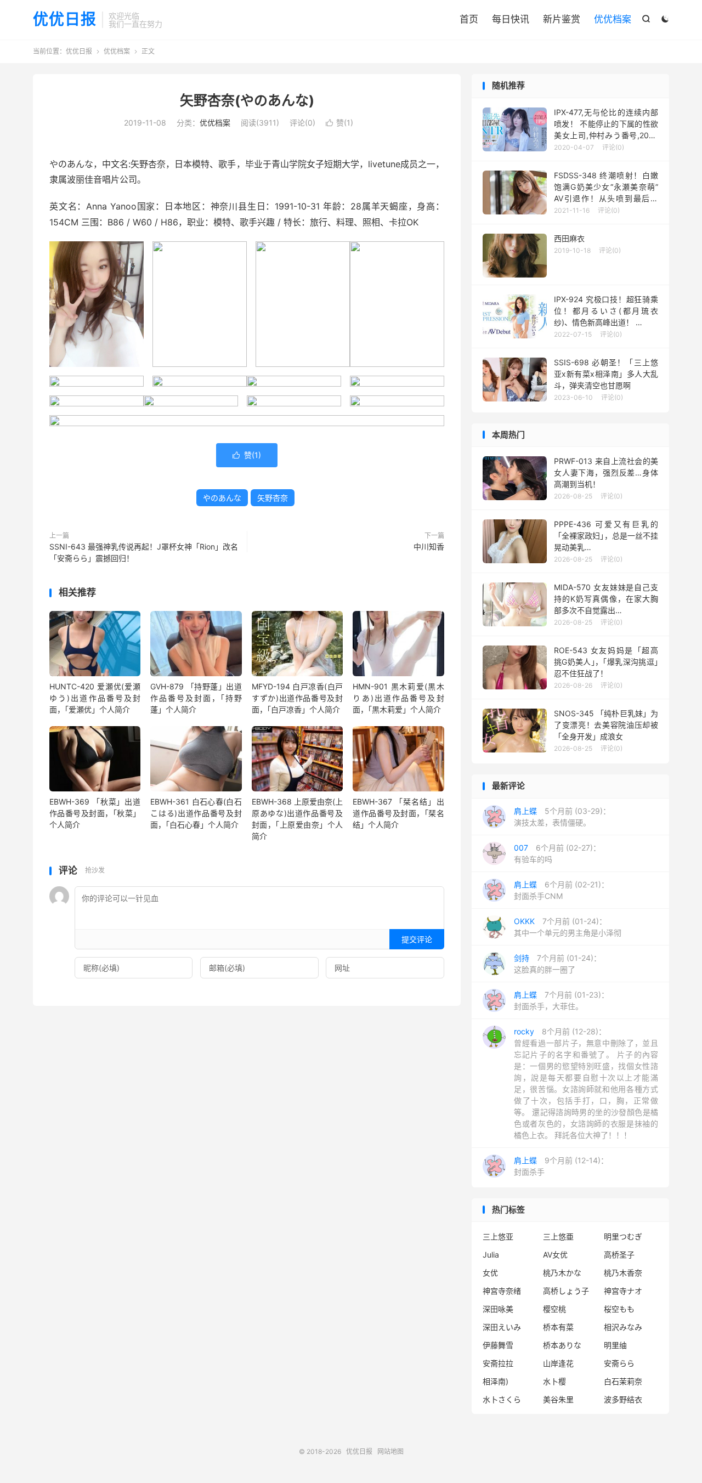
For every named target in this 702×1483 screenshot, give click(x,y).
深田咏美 (498, 1309)
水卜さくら (502, 1399)
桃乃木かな (562, 1272)
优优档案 (612, 19)
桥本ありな (562, 1345)
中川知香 (429, 546)
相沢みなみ (623, 1327)
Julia (491, 1254)
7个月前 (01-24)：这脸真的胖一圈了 (557, 963)
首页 (469, 19)
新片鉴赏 (561, 19)
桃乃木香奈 (623, 1272)
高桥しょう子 (566, 1290)
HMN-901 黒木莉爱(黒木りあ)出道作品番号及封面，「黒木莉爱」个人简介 (398, 698)
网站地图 (390, 1451)
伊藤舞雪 (498, 1345)
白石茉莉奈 (623, 1381)
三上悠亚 (498, 1236)
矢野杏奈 (272, 497)
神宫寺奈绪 (502, 1290)
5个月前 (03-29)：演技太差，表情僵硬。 (562, 816)
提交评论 (416, 939)
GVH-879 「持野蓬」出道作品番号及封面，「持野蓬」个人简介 (195, 698)
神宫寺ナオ (623, 1290)
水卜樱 (554, 1381)
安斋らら (619, 1363)
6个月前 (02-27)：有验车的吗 (557, 853)
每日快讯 (510, 19)
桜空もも (619, 1309)
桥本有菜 (558, 1327)
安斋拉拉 (498, 1363)
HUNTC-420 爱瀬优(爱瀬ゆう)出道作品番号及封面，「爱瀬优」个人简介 (94, 698)
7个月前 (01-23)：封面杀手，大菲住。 (561, 1000)
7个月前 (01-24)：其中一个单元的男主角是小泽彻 (567, 926)
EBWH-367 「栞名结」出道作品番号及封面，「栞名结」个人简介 (398, 813)
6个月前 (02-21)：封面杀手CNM (561, 890)
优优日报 (65, 20)
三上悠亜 (558, 1236)
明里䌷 (615, 1345)
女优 (490, 1272)
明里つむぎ (623, 1236)
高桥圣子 (619, 1254)
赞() (339, 122)
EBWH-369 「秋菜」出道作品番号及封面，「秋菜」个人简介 (94, 813)
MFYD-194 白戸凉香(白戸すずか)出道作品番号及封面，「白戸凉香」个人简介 (297, 698)
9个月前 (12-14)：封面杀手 (561, 1166)
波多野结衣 (623, 1399)
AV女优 (555, 1254)
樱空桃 (554, 1309)
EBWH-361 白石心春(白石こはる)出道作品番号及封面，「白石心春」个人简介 (195, 813)
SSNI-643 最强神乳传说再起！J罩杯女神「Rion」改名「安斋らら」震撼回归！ (143, 552)
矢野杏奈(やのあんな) (247, 100)
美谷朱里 (558, 1399)
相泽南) (495, 1381)
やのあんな (222, 497)
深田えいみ (502, 1327)
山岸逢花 (558, 1363)
